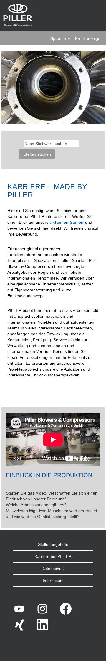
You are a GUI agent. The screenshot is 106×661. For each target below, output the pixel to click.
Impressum (53, 580)
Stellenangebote (53, 544)
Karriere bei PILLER (53, 556)
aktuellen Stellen (67, 222)
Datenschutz (53, 568)
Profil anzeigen (89, 38)
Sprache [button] (58, 38)
